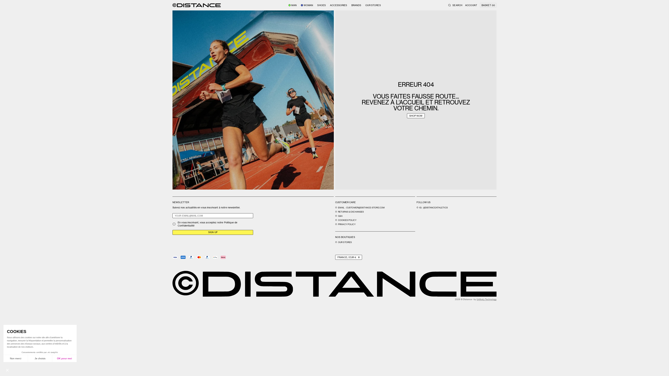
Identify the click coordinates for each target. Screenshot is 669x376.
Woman (308, 5)
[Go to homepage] (196, 5)
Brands (356, 5)
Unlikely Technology (487, 299)
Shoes (321, 5)
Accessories (338, 5)
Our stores (373, 5)
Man (294, 5)
